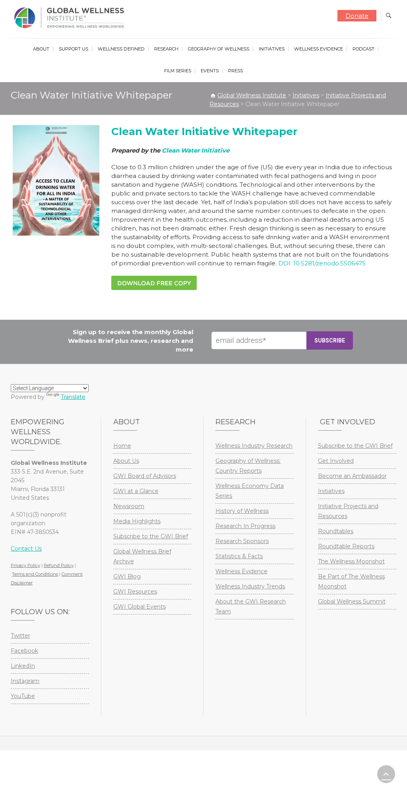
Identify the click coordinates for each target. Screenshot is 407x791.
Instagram (25, 681)
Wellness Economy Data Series (249, 490)
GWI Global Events (139, 606)
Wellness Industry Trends (250, 586)
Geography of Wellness (218, 49)
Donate (356, 15)
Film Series (177, 70)
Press (235, 70)
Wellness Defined (121, 49)
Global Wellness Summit (352, 601)
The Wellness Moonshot (351, 561)
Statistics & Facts (239, 556)
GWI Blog (127, 576)
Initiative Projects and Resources (348, 511)
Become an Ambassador (352, 476)
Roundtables (335, 531)
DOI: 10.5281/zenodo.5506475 (322, 263)
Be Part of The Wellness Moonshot (351, 581)
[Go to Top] (386, 774)
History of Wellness (242, 510)
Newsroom (128, 506)
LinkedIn (23, 665)
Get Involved (336, 460)
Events (210, 70)
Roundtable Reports (346, 546)
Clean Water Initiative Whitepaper (204, 131)
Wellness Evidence (318, 49)
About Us (126, 460)
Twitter (20, 635)
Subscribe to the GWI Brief (150, 536)
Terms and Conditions (35, 574)
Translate (73, 396)
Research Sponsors (242, 541)
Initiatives (272, 49)
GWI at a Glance (136, 491)
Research (166, 49)
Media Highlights (137, 521)
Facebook (24, 650)
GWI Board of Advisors (144, 476)
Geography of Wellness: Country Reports (248, 465)
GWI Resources (135, 591)
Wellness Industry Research (254, 445)
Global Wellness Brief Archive (142, 556)
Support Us (73, 49)
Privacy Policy (25, 565)
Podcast (363, 49)
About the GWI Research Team (250, 606)
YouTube (23, 696)
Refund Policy (59, 565)
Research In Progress (245, 526)
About (41, 49)
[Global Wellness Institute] (71, 18)
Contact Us (26, 548)
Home (122, 445)
